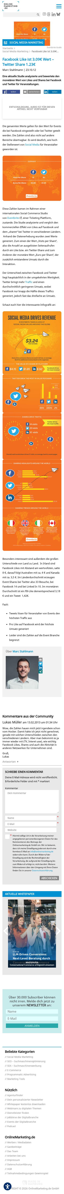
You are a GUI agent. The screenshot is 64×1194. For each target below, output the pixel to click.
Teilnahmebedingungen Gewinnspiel (27, 1173)
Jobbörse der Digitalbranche (22, 1117)
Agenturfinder (15, 1095)
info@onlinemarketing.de (41, 851)
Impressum (13, 1160)
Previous (7, 931)
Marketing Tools (16, 1079)
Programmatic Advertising (21, 1074)
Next (57, 931)
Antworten (9, 761)
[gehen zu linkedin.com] (53, 15)
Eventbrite (13, 217)
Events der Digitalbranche (21, 1122)
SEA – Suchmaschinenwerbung (24, 1065)
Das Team (12, 1151)
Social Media (32, 144)
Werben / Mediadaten (19, 1142)
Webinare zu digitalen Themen (24, 1108)
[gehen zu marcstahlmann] (41, 668)
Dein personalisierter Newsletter (25, 1099)
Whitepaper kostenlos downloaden (26, 1104)
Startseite (7, 48)
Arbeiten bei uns (16, 1155)
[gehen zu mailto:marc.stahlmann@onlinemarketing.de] (41, 660)
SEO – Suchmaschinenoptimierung (26, 1061)
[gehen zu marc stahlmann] (41, 664)
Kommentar (11, 788)
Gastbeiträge (14, 1147)
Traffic (28, 282)
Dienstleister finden (18, 1113)
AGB (9, 1169)
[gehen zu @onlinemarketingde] (49, 15)
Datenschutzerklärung (42, 870)
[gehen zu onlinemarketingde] (44, 14)
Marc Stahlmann (23, 651)
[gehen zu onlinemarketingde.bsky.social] (58, 15)
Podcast (11, 1126)
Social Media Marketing (15, 51)
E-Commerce (14, 1070)
